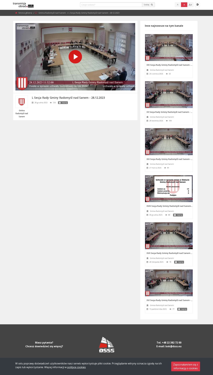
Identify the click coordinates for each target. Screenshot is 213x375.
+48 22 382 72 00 (171, 342)
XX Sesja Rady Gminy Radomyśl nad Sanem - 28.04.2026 (170, 112)
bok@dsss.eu (173, 346)
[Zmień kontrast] (197, 4)
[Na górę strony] (203, 355)
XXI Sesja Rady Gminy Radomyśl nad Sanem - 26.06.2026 (170, 64)
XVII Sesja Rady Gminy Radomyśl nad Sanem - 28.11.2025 (170, 253)
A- (178, 4)
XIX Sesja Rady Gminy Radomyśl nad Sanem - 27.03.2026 (170, 159)
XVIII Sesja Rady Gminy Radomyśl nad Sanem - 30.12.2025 (170, 206)
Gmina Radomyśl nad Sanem (52, 12)
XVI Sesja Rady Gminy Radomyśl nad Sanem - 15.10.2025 (170, 300)
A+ (190, 5)
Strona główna (25, 12)
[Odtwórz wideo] (75, 56)
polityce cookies (76, 367)
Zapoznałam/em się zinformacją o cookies (185, 366)
